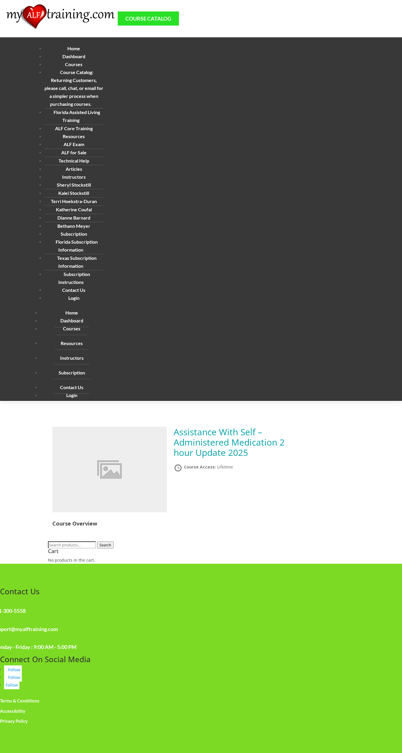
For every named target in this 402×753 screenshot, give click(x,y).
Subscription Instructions (74, 278)
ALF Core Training (74, 128)
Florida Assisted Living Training (77, 116)
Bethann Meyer (73, 226)
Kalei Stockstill (73, 193)
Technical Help (74, 160)
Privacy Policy (14, 721)
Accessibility (12, 711)
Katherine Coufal (74, 209)
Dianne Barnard (73, 217)
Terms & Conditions (19, 700)
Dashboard (73, 56)
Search (105, 545)
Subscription (72, 372)
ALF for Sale (74, 152)
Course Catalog (148, 18)
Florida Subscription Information (77, 245)
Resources (72, 343)
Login (73, 298)
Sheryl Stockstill (74, 185)
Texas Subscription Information (77, 262)
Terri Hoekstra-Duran (74, 201)
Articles (74, 169)
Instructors (72, 358)
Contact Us (73, 290)
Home (73, 48)
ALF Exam (74, 144)
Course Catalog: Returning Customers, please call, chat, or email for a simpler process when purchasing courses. (73, 88)
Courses (71, 328)
